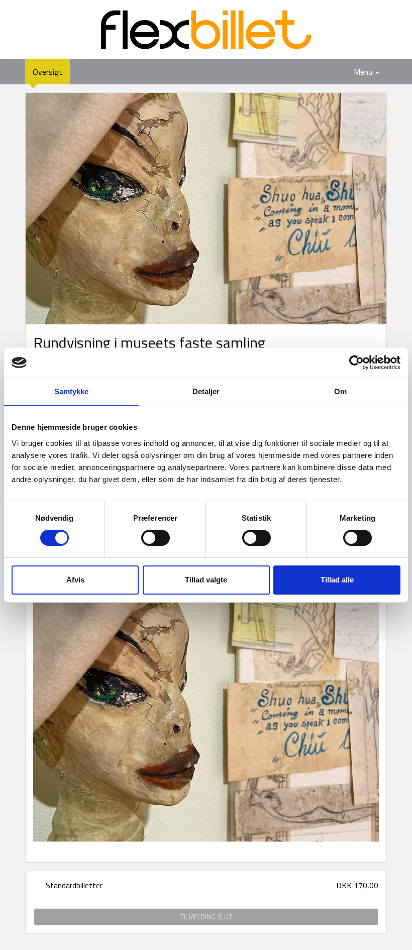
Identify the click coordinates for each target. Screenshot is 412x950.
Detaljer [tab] (206, 391)
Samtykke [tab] (71, 391)
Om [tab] (340, 391)
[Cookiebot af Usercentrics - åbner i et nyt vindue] (356, 362)
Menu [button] (364, 72)
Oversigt (51, 71)
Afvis (75, 579)
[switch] (155, 538)
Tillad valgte (206, 579)
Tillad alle (337, 579)
